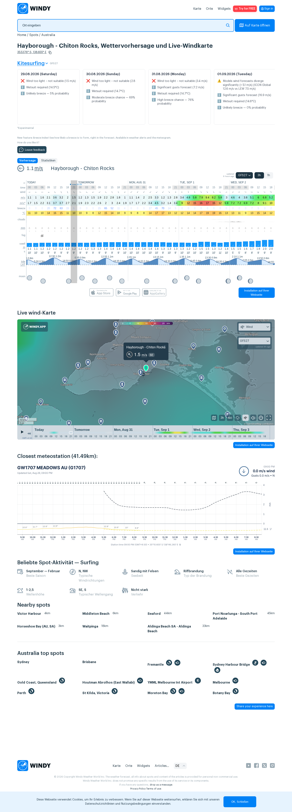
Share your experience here (255, 706)
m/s (39, 168)
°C (23, 213)
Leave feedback (35, 149)
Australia (48, 35)
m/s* (22, 203)
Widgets (224, 8)
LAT (23, 264)
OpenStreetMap (254, 423)
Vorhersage (27, 160)
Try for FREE (247, 8)
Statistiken (48, 160)
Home (21, 35)
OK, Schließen (239, 801)
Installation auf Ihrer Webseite (256, 292)
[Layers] (214, 418)
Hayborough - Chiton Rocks (82, 168)
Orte (209, 8)
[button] (50, 52)
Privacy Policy (138, 789)
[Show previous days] (29, 433)
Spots (33, 35)
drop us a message (161, 785)
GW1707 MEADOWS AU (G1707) (51, 467)
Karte (197, 8)
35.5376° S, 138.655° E (31, 52)
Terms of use (153, 789)
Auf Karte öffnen (257, 25)
